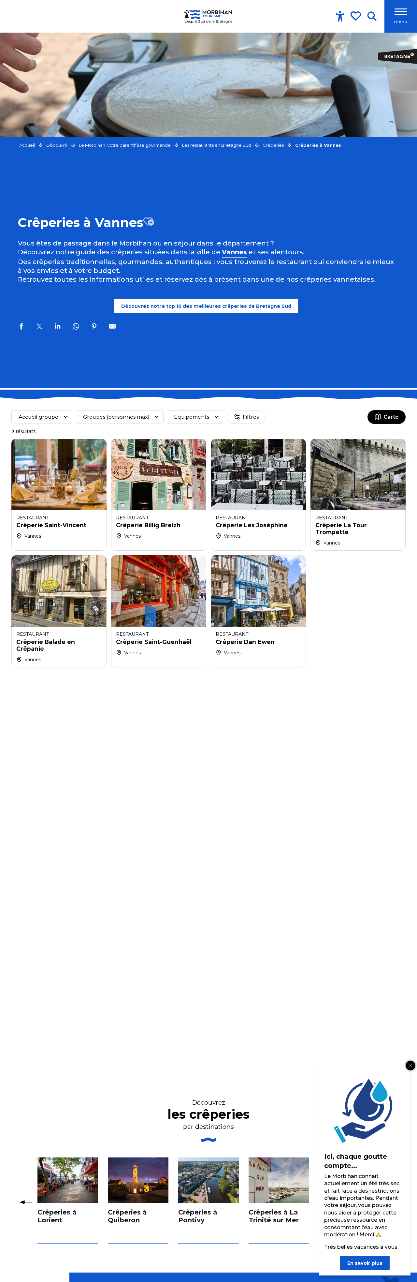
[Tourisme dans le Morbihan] (208, 16)
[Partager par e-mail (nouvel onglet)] (112, 327)
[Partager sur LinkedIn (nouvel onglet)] (57, 327)
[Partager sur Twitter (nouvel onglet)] (39, 327)
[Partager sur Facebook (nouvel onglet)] (21, 327)
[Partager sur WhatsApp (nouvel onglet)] (76, 327)
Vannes (234, 252)
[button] (372, 16)
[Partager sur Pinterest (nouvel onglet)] (94, 327)
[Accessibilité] (340, 16)
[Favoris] (356, 16)
